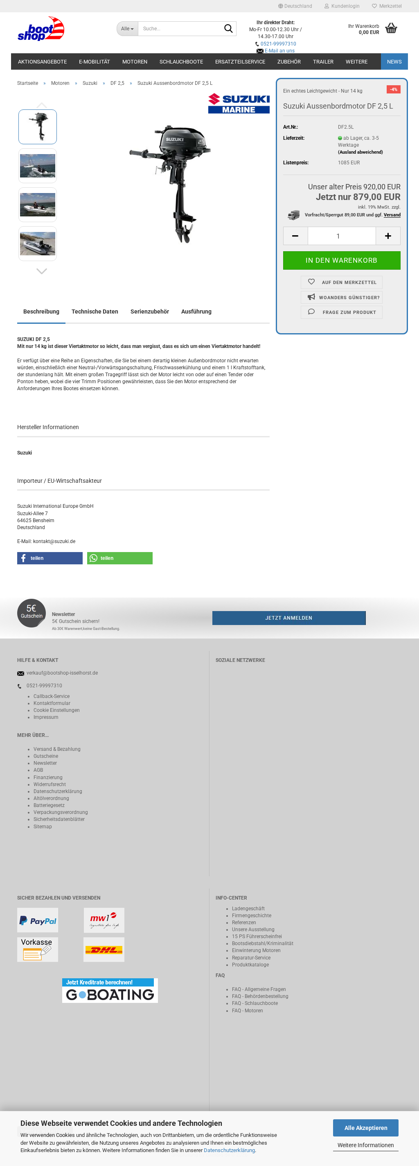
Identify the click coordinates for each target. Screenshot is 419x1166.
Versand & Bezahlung (57, 749)
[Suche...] (229, 29)
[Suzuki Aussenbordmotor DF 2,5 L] (167, 185)
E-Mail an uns (280, 51)
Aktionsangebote (42, 62)
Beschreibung (41, 311)
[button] (295, 6)
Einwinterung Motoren (256, 950)
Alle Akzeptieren (366, 1128)
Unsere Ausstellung (253, 929)
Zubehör (289, 62)
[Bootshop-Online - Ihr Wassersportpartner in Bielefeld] (60, 28)
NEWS (394, 62)
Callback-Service (52, 696)
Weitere (356, 62)
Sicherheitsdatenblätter (59, 819)
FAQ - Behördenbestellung (260, 996)
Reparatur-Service (251, 958)
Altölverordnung (51, 798)
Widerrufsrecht (50, 784)
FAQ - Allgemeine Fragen (259, 989)
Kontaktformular (52, 703)
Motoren (134, 62)
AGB (38, 770)
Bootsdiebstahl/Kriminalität (262, 943)
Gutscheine (46, 756)
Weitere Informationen (366, 1145)
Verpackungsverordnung (61, 812)
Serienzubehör (150, 311)
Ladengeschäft (248, 908)
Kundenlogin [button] (344, 6)
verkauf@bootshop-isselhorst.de (62, 673)
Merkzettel (389, 6)
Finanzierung (48, 777)
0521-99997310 (278, 44)
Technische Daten (95, 311)
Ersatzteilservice (240, 62)
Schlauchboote (181, 62)
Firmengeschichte (251, 915)
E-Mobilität (94, 62)
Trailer (323, 62)
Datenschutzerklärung (229, 1150)
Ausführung (196, 311)
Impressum (46, 717)
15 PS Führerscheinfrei (257, 936)
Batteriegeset (48, 805)
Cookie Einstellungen (57, 710)
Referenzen (244, 922)
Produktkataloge (250, 965)
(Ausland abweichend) (360, 152)
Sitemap (43, 827)
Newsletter (45, 763)
